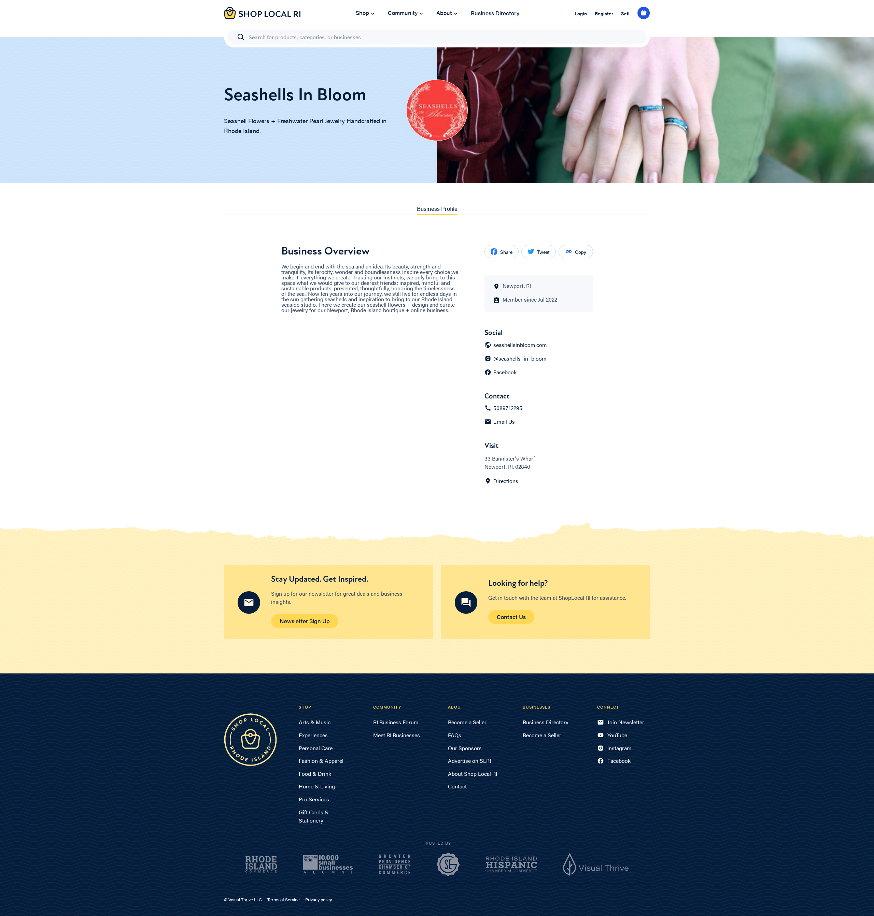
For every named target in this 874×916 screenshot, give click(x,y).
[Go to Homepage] (262, 17)
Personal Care (316, 748)
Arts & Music (314, 722)
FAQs (454, 735)
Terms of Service (283, 899)
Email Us (504, 421)
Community (403, 13)
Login (581, 13)
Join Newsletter (625, 722)
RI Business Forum (396, 722)
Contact (457, 786)
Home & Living (317, 786)
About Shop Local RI (472, 773)
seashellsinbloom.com (520, 344)
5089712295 (507, 408)
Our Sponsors (465, 748)
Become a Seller (467, 722)
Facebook (505, 372)
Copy (580, 251)
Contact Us (511, 617)
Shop (362, 13)
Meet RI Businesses (396, 735)
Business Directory (495, 13)
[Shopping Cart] (643, 13)
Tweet (543, 251)
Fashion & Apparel (321, 761)
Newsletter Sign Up (305, 621)
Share (506, 251)
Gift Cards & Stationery (314, 816)
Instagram (619, 748)
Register (604, 13)
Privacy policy (318, 899)
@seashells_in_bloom (520, 358)
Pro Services (314, 799)
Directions (505, 481)
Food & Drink (315, 773)
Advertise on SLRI (469, 761)
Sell (625, 13)
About (444, 13)
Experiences (313, 735)
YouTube (617, 735)
